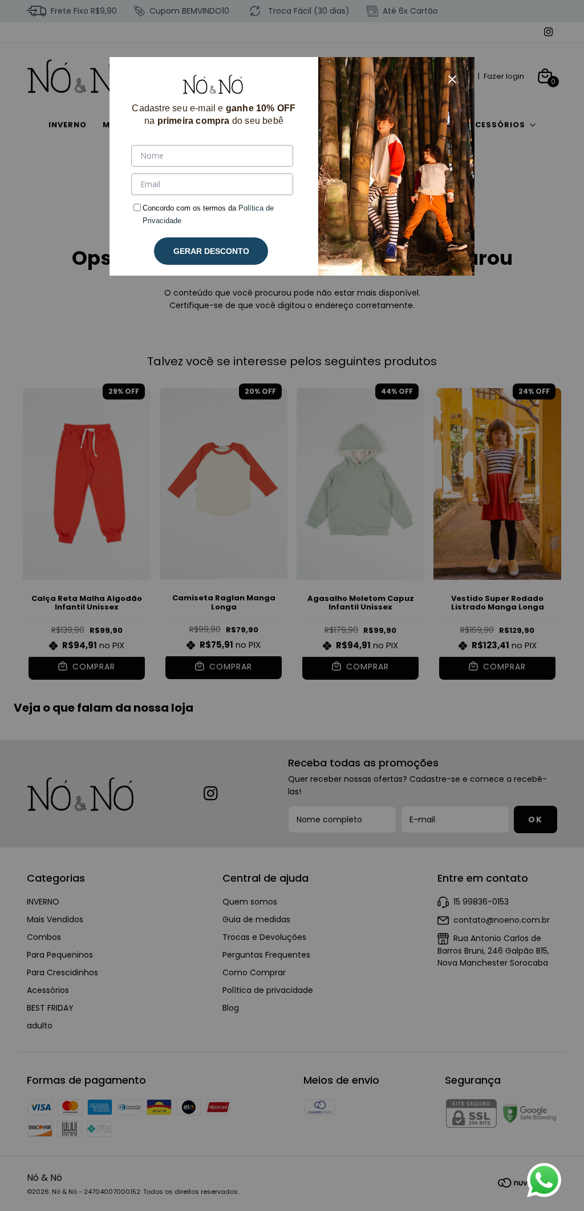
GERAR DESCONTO (211, 251)
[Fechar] (452, 79)
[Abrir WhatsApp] (544, 1180)
